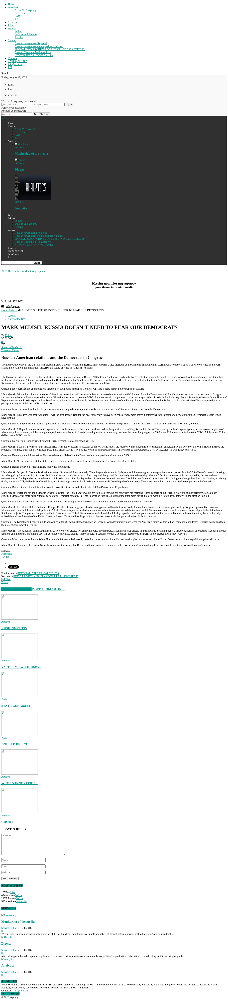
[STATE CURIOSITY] (19, 696)
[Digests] (20, 159)
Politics (18, 31)
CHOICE (7, 822)
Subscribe (21, 901)
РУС (10, 89)
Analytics (21, 208)
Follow (18, 895)
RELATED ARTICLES (16, 589)
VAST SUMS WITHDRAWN (21, 667)
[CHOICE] (19, 812)
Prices (11, 25)
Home (11, 4)
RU (10, 67)
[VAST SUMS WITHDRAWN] (19, 657)
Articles (12, 28)
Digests (19, 169)
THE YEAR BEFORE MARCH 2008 (38, 573)
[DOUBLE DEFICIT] (19, 735)
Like (12, 892)
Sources (12, 40)
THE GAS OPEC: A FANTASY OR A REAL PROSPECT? (46, 576)
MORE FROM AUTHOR (48, 589)
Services (12, 22)
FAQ (17, 16)
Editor (8, 335)
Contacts (12, 58)
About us (13, 7)
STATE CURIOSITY (16, 705)
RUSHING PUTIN (14, 628)
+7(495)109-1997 (17, 61)
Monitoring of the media (31, 153)
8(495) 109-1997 (14, 300)
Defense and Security (26, 34)
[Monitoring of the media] (22, 144)
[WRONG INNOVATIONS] (19, 773)
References (20, 13)
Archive (19, 37)
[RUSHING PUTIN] (19, 618)
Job (16, 19)
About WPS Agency (25, 10)
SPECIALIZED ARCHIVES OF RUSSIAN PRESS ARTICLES (50, 49)
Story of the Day (17, 318)
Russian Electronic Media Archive (33, 52)
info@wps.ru (15, 64)
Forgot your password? (13, 107)
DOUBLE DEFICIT (15, 744)
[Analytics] (33, 198)
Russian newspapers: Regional (31, 43)
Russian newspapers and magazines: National (39, 46)
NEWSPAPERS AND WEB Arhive (34, 55)
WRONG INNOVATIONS (19, 783)
